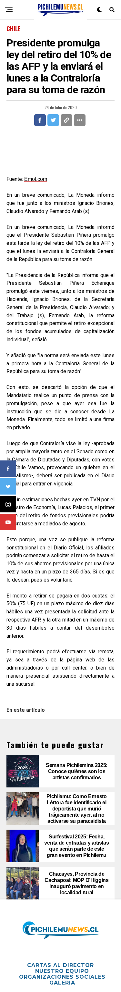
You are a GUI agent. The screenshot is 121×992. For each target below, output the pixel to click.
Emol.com (35, 179)
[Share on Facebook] (40, 120)
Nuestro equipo (62, 971)
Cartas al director (60, 965)
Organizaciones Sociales (62, 977)
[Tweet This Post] (53, 120)
